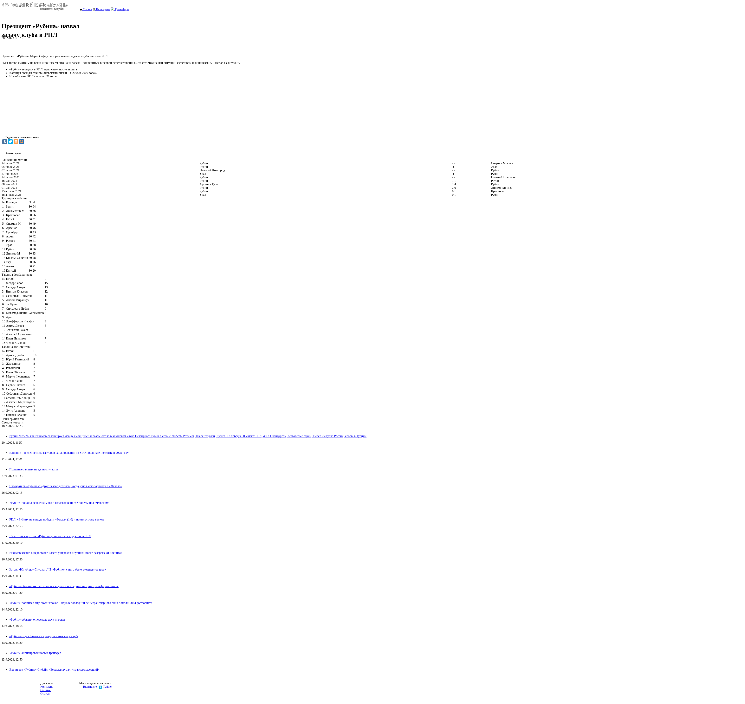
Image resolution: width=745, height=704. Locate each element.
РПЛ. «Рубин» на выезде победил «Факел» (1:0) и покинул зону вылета (56, 519)
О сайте (45, 690)
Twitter (107, 686)
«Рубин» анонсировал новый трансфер (35, 653)
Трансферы (121, 9)
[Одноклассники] (16, 141)
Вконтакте (90, 686)
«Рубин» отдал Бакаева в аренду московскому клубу (43, 636)
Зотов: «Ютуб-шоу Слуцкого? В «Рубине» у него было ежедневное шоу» (57, 569)
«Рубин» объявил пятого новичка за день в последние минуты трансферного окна (64, 586)
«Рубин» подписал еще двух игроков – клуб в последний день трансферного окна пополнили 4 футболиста (80, 602)
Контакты (46, 686)
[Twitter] (10, 141)
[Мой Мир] (21, 141)
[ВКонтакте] (4, 141)
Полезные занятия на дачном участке (33, 469)
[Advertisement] (47, 45)
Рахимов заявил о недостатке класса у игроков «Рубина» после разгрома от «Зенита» (65, 552)
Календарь (102, 9)
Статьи (45, 693)
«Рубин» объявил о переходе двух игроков (37, 619)
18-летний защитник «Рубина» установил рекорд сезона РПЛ (50, 536)
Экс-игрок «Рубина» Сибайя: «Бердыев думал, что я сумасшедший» (54, 669)
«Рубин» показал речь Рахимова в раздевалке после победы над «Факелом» (59, 502)
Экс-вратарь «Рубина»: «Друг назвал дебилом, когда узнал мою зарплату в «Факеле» (65, 486)
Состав (87, 9)
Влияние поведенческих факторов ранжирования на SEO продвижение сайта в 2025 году (69, 452)
